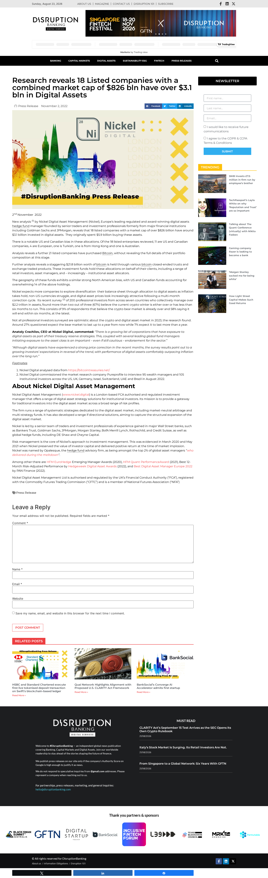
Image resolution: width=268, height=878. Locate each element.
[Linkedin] (227, 4)
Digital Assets (106, 60)
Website (17, 598)
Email (17, 584)
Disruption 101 (144, 4)
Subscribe (165, 4)
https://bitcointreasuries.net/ (89, 370)
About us (84, 4)
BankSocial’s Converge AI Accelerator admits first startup (158, 686)
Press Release (26, 492)
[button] (155, 34)
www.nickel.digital (76, 394)
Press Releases (182, 60)
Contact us (121, 4)
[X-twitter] (233, 4)
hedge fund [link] (21, 226)
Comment (20, 523)
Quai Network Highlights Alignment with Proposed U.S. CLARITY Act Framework (103, 686)
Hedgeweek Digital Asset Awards (92, 466)
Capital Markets (79, 60)
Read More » (19, 695)
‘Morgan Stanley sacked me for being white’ (241, 276)
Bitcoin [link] (107, 253)
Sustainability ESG (135, 60)
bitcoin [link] (101, 264)
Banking (55, 60)
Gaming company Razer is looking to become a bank (240, 252)
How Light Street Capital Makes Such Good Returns (241, 300)
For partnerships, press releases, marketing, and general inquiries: (75, 785)
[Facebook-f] (221, 4)
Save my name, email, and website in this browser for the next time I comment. (70, 613)
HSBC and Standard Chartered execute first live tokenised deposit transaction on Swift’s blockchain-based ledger (39, 688)
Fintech (159, 60)
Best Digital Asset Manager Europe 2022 (163, 466)
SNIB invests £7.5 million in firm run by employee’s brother (242, 180)
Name (17, 569)
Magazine (102, 4)
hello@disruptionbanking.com (53, 789)
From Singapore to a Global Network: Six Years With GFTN (182, 763)
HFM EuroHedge (59, 462)
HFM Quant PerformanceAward (146, 462)
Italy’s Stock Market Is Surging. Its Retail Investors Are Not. (183, 747)
